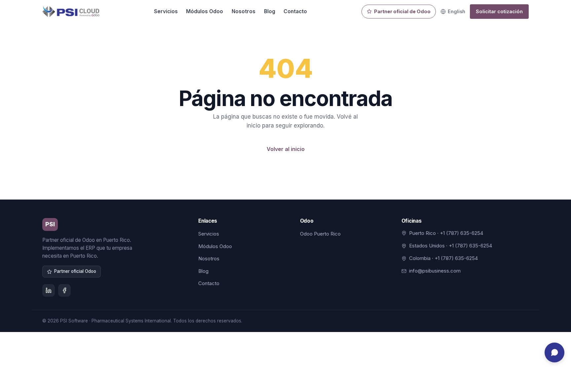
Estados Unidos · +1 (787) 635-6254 (450, 245)
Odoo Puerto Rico (320, 234)
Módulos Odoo (204, 11)
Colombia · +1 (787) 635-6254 (443, 258)
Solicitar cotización (499, 12)
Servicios (166, 11)
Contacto (295, 11)
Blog (269, 11)
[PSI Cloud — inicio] (70, 11)
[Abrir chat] (554, 352)
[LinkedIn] (48, 290)
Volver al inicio (286, 149)
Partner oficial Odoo (75, 271)
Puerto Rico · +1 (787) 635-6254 (446, 233)
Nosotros (243, 11)
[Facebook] (64, 290)
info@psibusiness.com (435, 271)
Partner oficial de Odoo (402, 11)
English (456, 11)
